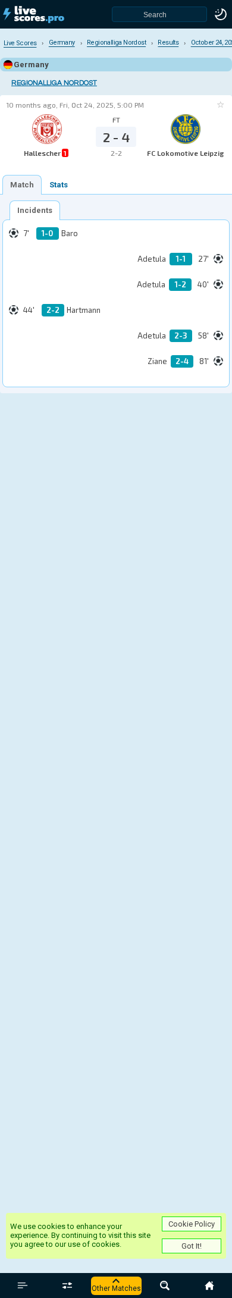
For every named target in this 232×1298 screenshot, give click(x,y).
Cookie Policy (191, 1223)
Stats (58, 184)
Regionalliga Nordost (54, 83)
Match (22, 184)
